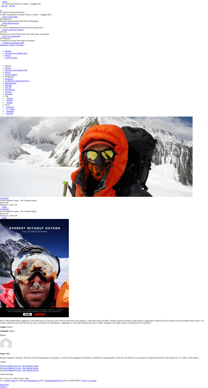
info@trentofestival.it (31, 381)
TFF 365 (8, 88)
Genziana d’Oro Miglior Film (16, 53)
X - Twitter (10, 109)
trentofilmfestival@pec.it (54, 381)
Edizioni (8, 51)
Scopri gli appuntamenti (11, 36)
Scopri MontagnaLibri (10, 23)
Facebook (10, 107)
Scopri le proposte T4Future (13, 30)
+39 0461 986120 (10, 381)
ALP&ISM (4, 198)
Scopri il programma (10, 17)
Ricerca (8, 56)
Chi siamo (20, 45)
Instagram (10, 111)
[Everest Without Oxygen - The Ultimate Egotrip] (34, 317)
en (1, 10)
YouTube (9, 113)
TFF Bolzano (10, 90)
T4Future (8, 85)
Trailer (4, 207)
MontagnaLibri (10, 83)
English (10, 103)
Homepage (4, 45)
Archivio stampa (11, 58)
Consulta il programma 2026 (13, 43)
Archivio (12, 45)
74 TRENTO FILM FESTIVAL (17, 81)
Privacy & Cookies (89, 381)
